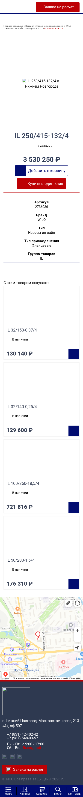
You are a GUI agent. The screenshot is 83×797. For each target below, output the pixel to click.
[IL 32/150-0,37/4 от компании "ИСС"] (41, 307)
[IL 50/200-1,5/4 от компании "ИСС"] (41, 537)
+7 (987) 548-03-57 (22, 738)
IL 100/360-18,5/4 (22, 483)
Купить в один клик (45, 183)
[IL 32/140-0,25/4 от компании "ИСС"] (41, 383)
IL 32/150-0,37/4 (21, 330)
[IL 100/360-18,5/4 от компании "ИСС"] (41, 460)
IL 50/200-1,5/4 (20, 560)
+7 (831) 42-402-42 (22, 734)
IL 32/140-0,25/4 (21, 406)
